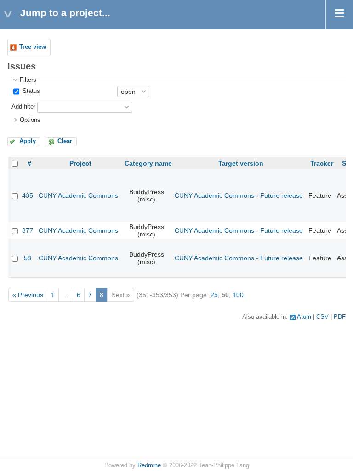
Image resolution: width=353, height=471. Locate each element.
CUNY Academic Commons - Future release (239, 195)
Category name (148, 163)
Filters (28, 80)
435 (27, 195)
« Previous (27, 295)
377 (27, 230)
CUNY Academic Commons (78, 195)
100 (238, 295)
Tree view (32, 47)
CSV (322, 317)
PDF (340, 317)
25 (214, 295)
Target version (240, 163)
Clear (64, 141)
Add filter (23, 106)
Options (30, 120)
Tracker (321, 163)
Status (30, 91)
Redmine (149, 465)
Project (80, 163)
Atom (304, 317)
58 (27, 258)
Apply (27, 141)
